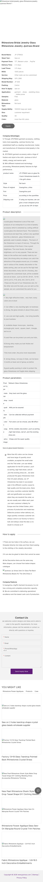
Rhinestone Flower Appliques (13, 691)
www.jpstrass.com (24, 875)
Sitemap (35, 875)
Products (29, 691)
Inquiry (8, 126)
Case (36, 691)
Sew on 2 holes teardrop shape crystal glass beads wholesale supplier (20, 723)
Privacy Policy (22, 878)
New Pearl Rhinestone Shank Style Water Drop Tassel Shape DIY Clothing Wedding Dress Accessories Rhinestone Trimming (21, 793)
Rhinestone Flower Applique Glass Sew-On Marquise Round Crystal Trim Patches (21, 827)
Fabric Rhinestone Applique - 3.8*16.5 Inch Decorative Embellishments (19, 861)
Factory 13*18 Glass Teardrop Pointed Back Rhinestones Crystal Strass (19, 758)
